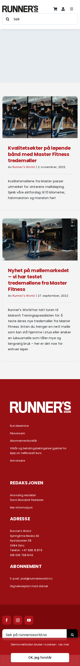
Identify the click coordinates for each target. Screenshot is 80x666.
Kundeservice (19, 426)
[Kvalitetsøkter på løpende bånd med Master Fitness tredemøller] (40, 117)
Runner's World (23, 167)
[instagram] (17, 620)
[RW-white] (40, 403)
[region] (40, 652)
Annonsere (17, 460)
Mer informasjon (21, 507)
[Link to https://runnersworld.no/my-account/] (63, 9)
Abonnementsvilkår (23, 441)
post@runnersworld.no (36, 578)
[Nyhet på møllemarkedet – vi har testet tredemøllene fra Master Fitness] (40, 239)
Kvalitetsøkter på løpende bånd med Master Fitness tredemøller (39, 154)
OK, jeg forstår (40, 657)
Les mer (63, 644)
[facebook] (6, 620)
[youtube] (28, 620)
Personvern (17, 433)
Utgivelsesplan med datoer (29, 586)
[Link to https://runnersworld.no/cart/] (55, 9)
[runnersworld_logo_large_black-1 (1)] (20, 7)
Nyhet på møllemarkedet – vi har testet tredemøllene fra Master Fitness (38, 280)
